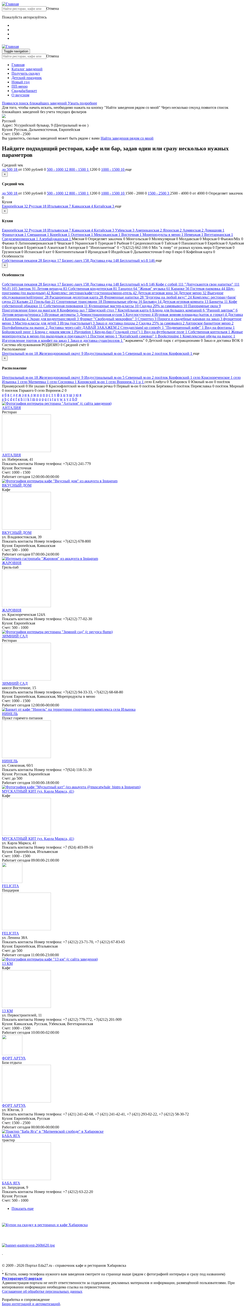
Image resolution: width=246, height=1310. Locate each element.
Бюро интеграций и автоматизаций (31, 1304)
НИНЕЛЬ (10, 714)
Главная (18, 65)
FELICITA (10, 886)
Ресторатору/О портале (22, 1278)
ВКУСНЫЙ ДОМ (16, 485)
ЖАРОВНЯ (11, 563)
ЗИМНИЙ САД (15, 636)
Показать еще (23, 1208)
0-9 (74, 399)
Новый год (21, 82)
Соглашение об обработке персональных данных (42, 1291)
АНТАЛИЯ (11, 408)
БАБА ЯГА (11, 1136)
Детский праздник (27, 78)
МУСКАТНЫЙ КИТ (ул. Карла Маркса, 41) (38, 791)
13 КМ (7, 963)
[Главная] (10, 4)
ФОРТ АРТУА (14, 1058)
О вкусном (20, 95)
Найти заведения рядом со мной (127, 138)
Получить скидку (26, 73)
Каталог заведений (27, 69)
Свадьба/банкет (24, 91)
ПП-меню (20, 86)
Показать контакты (17, 464)
